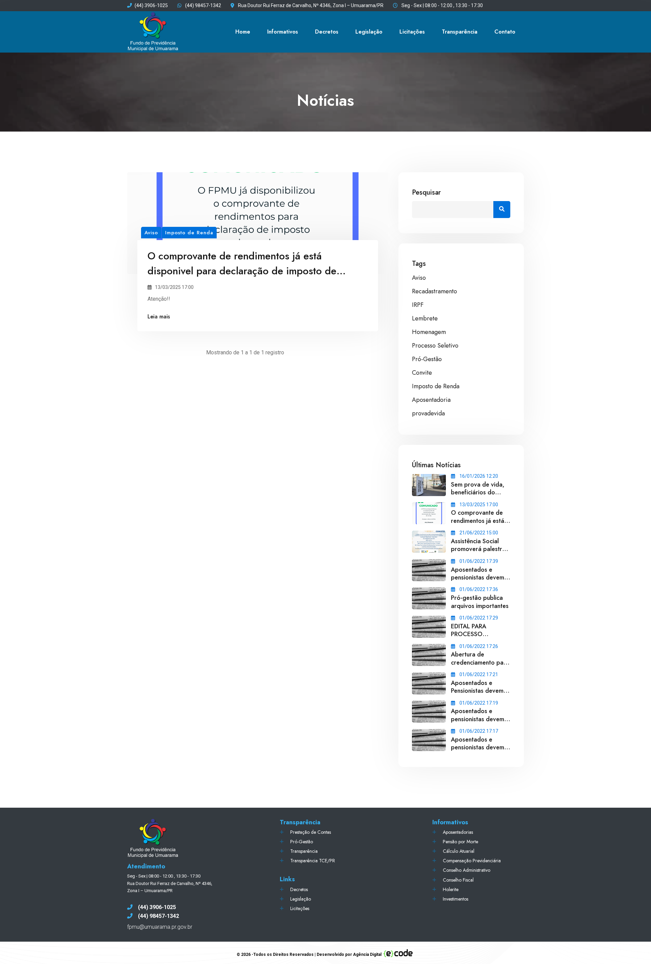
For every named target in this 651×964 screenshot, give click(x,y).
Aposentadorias (458, 832)
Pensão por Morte (460, 841)
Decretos (326, 32)
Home (242, 32)
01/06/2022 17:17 (478, 731)
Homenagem (429, 332)
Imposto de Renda (435, 386)
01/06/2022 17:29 (478, 618)
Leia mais (158, 316)
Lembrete (425, 318)
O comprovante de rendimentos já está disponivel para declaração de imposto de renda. (241, 271)
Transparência (304, 851)
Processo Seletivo (435, 345)
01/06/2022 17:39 (478, 561)
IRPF (417, 304)
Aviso (419, 277)
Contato (504, 32)
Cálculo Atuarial (458, 851)
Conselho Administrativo (466, 870)
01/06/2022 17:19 (478, 703)
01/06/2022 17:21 (478, 674)
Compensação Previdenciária (472, 860)
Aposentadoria (431, 399)
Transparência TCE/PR (312, 860)
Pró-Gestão (427, 359)
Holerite (450, 889)
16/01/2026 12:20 (478, 476)
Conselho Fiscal (458, 880)
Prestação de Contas (310, 832)
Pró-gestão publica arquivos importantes (480, 601)
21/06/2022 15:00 (478, 532)
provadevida (428, 413)
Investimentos (455, 899)
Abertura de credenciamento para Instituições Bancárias (480, 662)
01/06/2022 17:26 (478, 646)
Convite (422, 372)
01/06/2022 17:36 (478, 589)
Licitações (412, 32)
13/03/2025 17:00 (478, 504)
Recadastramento (434, 291)
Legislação (368, 32)
